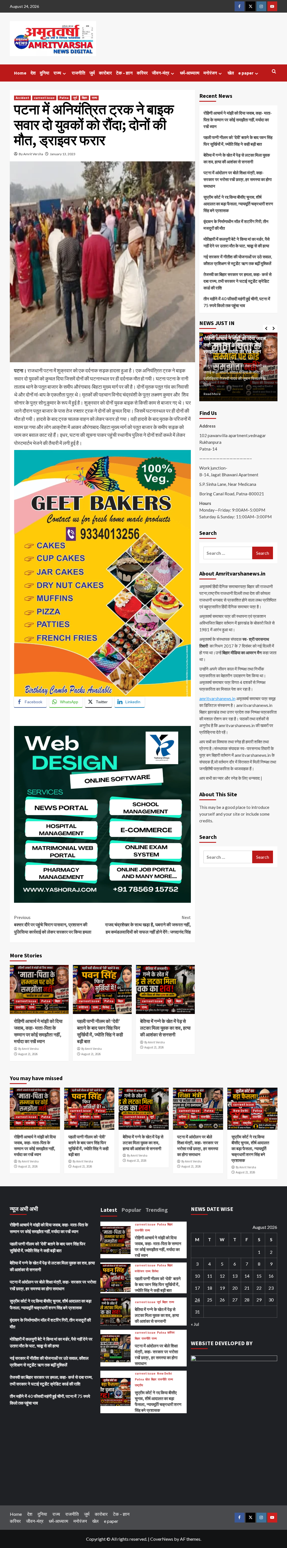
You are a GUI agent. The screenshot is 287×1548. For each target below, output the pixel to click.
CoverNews (161, 1539)
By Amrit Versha (31, 154)
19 (222, 1288)
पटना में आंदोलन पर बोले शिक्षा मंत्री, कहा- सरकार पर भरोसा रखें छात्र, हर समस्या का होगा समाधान (237, 179)
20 (234, 1288)
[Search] (273, 71)
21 (246, 1288)
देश (33, 73)
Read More (214, 394)
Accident (22, 98)
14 (246, 1275)
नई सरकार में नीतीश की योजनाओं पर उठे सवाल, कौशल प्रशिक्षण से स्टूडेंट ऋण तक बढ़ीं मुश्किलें (237, 260)
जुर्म (92, 73)
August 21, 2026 (28, 1054)
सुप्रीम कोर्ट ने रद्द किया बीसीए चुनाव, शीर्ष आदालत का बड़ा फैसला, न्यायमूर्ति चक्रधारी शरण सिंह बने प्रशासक (238, 203)
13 (234, 1275)
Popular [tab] (131, 1209)
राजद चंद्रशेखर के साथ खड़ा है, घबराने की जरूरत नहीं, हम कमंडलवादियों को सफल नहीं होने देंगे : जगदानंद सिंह (148, 924)
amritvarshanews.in (217, 698)
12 (222, 1275)
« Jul (195, 1324)
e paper (245, 73)
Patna (63, 98)
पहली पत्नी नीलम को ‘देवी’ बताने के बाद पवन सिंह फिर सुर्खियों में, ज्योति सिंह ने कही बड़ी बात (100, 1031)
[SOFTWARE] (102, 814)
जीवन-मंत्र (160, 73)
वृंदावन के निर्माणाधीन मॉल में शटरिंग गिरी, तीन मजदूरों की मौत (236, 225)
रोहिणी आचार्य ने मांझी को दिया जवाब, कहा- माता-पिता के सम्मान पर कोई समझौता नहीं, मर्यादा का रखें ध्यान (38, 1031)
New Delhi (240, 1111)
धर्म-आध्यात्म (189, 73)
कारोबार (105, 73)
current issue (44, 98)
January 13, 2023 (62, 154)
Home (20, 73)
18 (209, 1288)
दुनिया (44, 73)
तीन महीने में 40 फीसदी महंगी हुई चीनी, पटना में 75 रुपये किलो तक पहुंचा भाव (236, 302)
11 (209, 1275)
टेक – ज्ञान (124, 73)
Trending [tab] (156, 1209)
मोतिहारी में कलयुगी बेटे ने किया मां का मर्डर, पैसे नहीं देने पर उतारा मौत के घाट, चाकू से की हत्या (236, 242)
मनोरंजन (210, 73)
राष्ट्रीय (247, 1123)
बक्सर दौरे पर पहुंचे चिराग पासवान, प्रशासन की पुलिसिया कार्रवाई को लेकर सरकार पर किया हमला (52, 924)
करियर (142, 73)
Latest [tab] (108, 1209)
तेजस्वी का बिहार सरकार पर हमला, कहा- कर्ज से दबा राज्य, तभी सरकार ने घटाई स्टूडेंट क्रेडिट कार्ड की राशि (237, 281)
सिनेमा (106, 1007)
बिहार (84, 98)
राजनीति (78, 73)
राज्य (57, 73)
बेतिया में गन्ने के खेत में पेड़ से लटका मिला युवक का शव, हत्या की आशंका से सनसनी (165, 1028)
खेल (231, 73)
